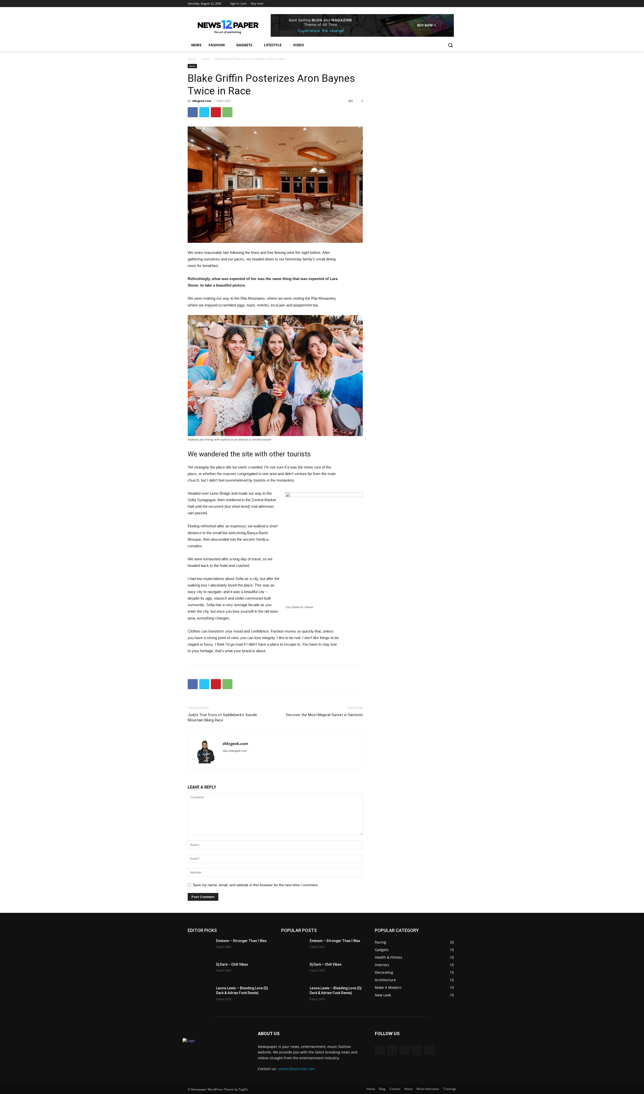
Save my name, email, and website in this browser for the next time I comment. (255, 885)
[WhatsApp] (227, 112)
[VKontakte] (429, 1050)
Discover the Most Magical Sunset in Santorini (324, 715)
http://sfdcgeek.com (235, 750)
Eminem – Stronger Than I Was (241, 941)
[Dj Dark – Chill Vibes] (200, 970)
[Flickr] (404, 1050)
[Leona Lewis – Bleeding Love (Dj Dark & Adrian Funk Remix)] (200, 994)
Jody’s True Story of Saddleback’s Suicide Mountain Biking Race (222, 717)
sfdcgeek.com (201, 101)
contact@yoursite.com (296, 1068)
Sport (205, 59)
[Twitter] (439, 4)
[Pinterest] (216, 112)
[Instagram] (432, 4)
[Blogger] (380, 1050)
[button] (450, 45)
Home (192, 59)
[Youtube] (453, 4)
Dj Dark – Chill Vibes (232, 964)
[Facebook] (425, 4)
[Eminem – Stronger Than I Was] (200, 947)
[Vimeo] (446, 4)
